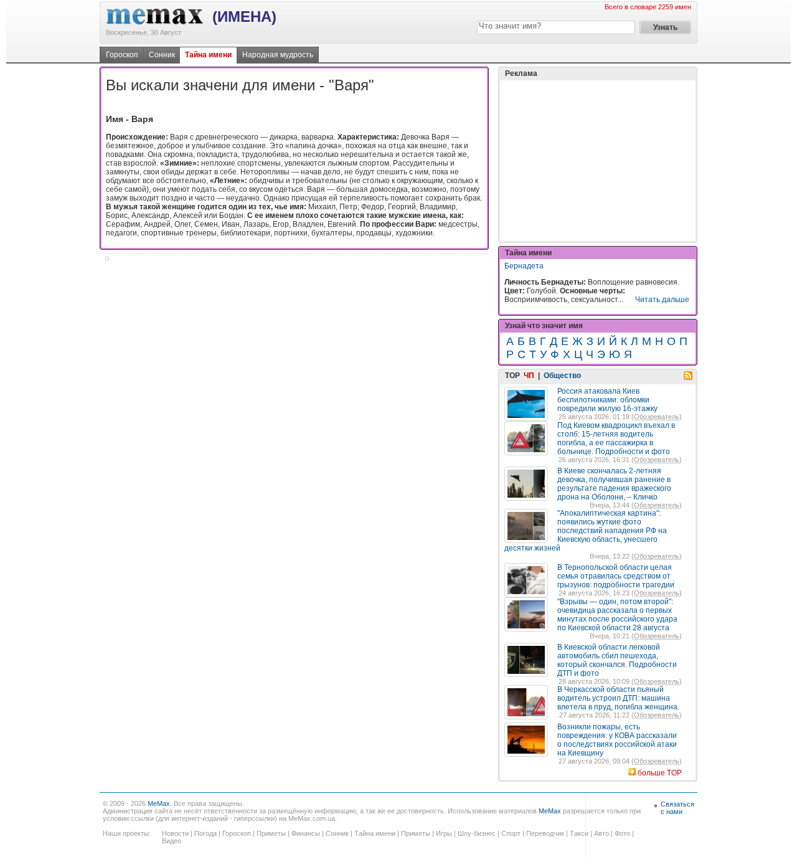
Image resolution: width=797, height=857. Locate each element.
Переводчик (545, 833)
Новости (175, 833)
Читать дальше (662, 299)
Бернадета (524, 266)
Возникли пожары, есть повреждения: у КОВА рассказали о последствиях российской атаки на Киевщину (617, 739)
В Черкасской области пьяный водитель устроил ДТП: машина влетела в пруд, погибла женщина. (618, 698)
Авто (601, 833)
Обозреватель (656, 416)
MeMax (159, 803)
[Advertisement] (597, 161)
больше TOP (660, 773)
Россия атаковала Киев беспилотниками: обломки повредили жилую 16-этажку (607, 400)
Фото (622, 833)
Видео (171, 841)
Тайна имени (208, 54)
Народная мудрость (277, 54)
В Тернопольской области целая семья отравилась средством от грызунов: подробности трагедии (615, 576)
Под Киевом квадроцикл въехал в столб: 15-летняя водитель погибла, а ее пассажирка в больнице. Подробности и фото (616, 438)
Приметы (271, 833)
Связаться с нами (677, 807)
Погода (205, 833)
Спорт (511, 833)
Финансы (305, 833)
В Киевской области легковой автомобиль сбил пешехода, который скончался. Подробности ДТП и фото (617, 660)
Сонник (162, 54)
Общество (562, 375)
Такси (579, 833)
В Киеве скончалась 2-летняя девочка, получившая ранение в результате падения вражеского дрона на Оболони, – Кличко (614, 483)
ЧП (529, 375)
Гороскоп (122, 54)
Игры (444, 833)
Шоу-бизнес (477, 833)
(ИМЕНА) (244, 16)
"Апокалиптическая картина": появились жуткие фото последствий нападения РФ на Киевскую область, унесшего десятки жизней (585, 530)
